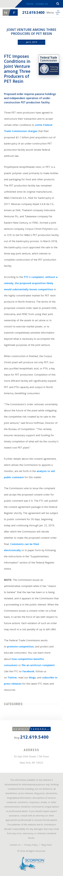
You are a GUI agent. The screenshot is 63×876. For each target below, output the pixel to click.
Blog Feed (46, 845)
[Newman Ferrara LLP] (10, 12)
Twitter (12, 678)
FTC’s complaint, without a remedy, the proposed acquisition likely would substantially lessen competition (30, 283)
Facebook (28, 672)
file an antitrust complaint (38, 665)
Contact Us (41, 4)
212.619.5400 (33, 13)
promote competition (20, 647)
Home (29, 4)
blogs (32, 678)
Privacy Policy (31, 845)
